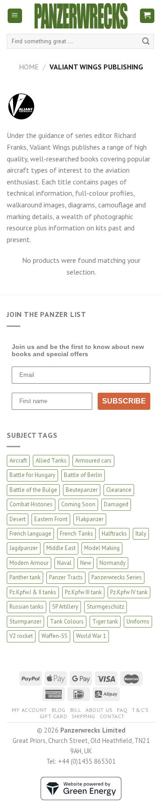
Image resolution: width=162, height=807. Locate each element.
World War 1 (91, 636)
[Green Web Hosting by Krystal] (81, 787)
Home (29, 66)
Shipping (83, 716)
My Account (29, 709)
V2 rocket (21, 636)
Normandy (112, 563)
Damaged (116, 504)
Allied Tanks (51, 460)
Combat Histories (31, 504)
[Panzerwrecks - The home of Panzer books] (81, 16)
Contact (112, 716)
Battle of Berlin (83, 475)
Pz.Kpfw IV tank (129, 592)
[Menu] (15, 16)
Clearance (118, 490)
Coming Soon (78, 504)
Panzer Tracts (66, 577)
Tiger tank (105, 621)
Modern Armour (29, 563)
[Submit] (145, 41)
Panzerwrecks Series (116, 577)
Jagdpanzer (23, 548)
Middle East (61, 548)
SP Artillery (65, 606)
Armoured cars (93, 460)
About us (99, 709)
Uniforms (137, 621)
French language (30, 533)
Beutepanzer (82, 490)
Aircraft (18, 460)
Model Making (102, 548)
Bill (75, 709)
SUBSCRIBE (124, 401)
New (85, 563)
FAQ (122, 709)
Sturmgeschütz (105, 606)
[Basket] (147, 16)
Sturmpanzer (25, 621)
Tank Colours (67, 621)
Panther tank (24, 577)
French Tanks (76, 533)
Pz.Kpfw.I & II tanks (32, 592)
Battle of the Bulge (33, 490)
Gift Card (54, 716)
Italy (140, 533)
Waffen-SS (54, 636)
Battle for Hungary (32, 475)
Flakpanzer (90, 519)
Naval (64, 563)
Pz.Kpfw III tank (83, 592)
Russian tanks (26, 606)
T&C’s (140, 709)
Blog (59, 709)
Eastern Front (51, 519)
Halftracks (114, 533)
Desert (17, 519)
